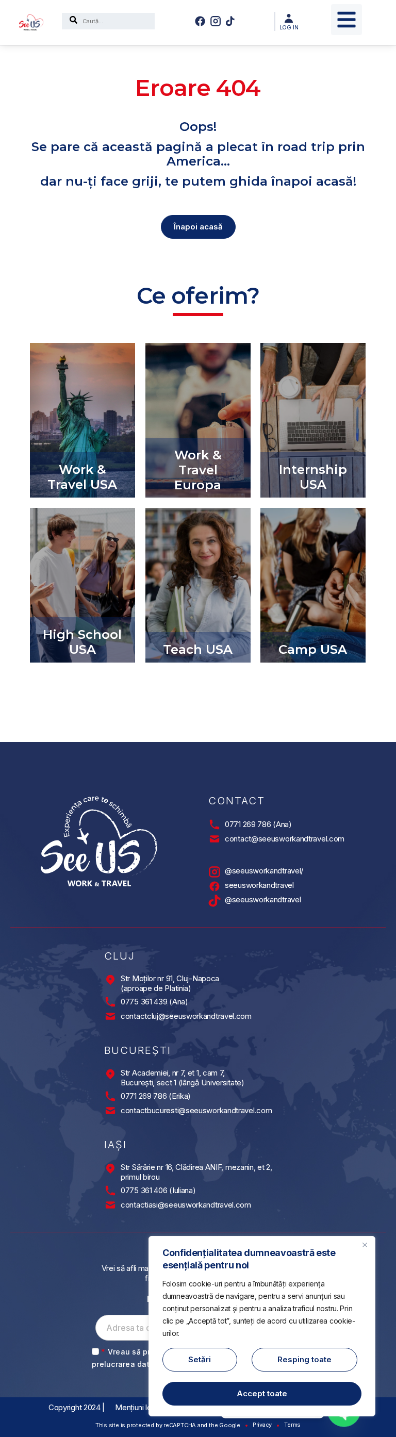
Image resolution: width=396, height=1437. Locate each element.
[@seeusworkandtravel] (214, 901)
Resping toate (304, 1359)
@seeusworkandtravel (263, 899)
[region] (261, 1326)
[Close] (364, 1244)
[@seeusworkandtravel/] (214, 872)
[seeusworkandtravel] (214, 886)
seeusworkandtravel (259, 885)
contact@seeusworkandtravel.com (284, 839)
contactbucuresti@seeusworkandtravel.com (196, 1110)
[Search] (73, 21)
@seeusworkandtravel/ (264, 871)
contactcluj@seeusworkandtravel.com (186, 1016)
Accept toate (262, 1393)
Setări (199, 1359)
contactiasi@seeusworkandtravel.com (186, 1205)
